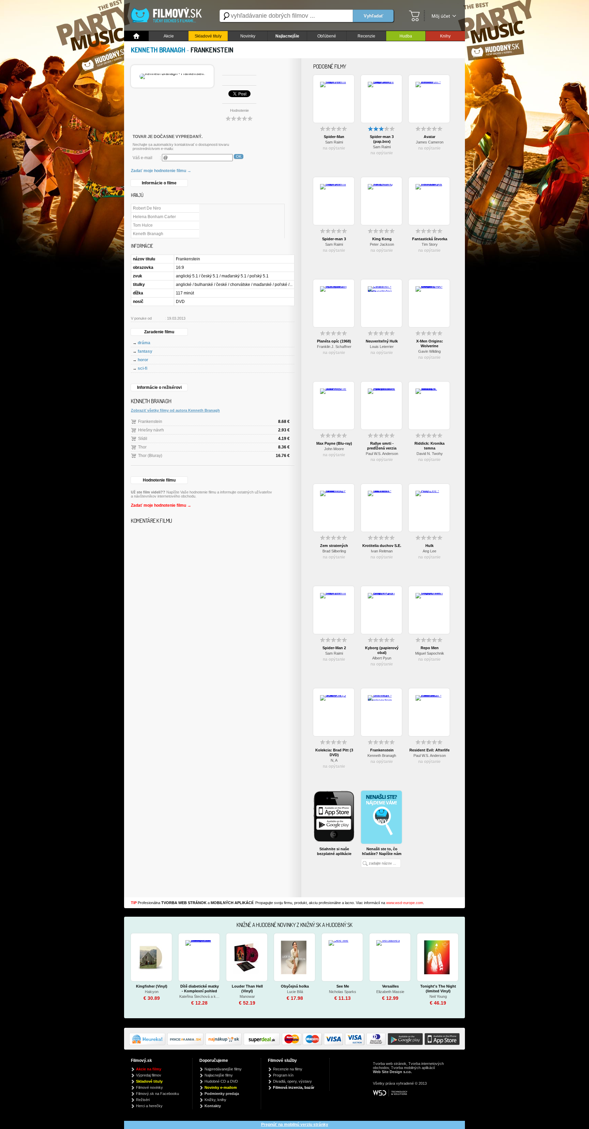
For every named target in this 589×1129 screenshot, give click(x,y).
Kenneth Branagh (381, 755)
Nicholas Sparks (342, 992)
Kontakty (213, 1106)
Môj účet (441, 16)
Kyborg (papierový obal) (381, 650)
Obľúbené (326, 36)
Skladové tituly (208, 36)
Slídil (142, 438)
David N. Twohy (430, 454)
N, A (334, 760)
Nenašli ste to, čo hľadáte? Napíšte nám (382, 851)
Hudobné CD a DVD (221, 1081)
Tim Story (430, 244)
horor (143, 359)
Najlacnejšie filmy (219, 1075)
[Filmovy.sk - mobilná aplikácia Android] (404, 1043)
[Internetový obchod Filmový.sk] (168, 16)
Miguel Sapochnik (429, 653)
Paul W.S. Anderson (382, 454)
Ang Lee (429, 551)
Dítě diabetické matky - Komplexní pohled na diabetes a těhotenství (199, 988)
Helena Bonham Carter (154, 216)
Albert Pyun (381, 658)
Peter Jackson (382, 244)
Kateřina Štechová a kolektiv (199, 996)
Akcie (169, 36)
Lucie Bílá (295, 992)
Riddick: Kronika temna (429, 445)
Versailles (390, 986)
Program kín (283, 1075)
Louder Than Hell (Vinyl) (247, 988)
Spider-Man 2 (334, 648)
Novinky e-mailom (221, 1087)
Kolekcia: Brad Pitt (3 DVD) (334, 752)
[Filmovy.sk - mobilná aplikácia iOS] (441, 1043)
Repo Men (430, 648)
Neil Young (438, 996)
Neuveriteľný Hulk (382, 341)
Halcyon (151, 992)
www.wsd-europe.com (404, 903)
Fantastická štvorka (429, 239)
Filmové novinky (149, 1087)
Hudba (405, 36)
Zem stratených (334, 546)
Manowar (247, 996)
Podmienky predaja (222, 1094)
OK (238, 156)
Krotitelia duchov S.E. (381, 546)
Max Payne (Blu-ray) (334, 443)
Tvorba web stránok (389, 1064)
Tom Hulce (143, 225)
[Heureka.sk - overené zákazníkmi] (148, 1043)
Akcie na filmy (148, 1069)
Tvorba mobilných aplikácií (413, 1068)
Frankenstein (150, 421)
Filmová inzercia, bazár (293, 1087)
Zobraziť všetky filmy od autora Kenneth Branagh (175, 410)
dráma (144, 342)
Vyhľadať (373, 15)
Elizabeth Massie (390, 992)
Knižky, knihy (215, 1100)
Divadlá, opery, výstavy (292, 1081)
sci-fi (142, 368)
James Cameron (429, 142)
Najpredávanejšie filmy (223, 1069)
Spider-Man (334, 137)
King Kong (382, 239)
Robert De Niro (147, 208)
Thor (142, 447)
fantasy (145, 351)
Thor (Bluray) (150, 455)
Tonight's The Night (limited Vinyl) (438, 988)
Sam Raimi (334, 142)
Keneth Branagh (148, 233)
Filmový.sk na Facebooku (157, 1094)
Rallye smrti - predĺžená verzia (381, 445)
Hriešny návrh (151, 430)
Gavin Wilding (429, 351)
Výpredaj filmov (148, 1075)
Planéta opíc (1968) (334, 341)
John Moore (334, 449)
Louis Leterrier (382, 347)
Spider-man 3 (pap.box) (382, 139)
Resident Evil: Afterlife (429, 750)
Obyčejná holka (295, 986)
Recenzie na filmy (287, 1069)
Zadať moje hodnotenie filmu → (161, 170)
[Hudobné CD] (186, 1043)
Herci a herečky (149, 1106)
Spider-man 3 (334, 239)
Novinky (247, 36)
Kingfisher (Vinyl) (151, 986)
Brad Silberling (334, 551)
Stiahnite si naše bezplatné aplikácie (334, 851)
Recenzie (366, 36)
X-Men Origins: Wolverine (429, 343)
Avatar (429, 137)
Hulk (429, 546)
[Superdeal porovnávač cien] (263, 1043)
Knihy (445, 36)
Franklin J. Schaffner (334, 347)
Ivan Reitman (382, 551)
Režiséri (143, 1100)
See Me (342, 986)
